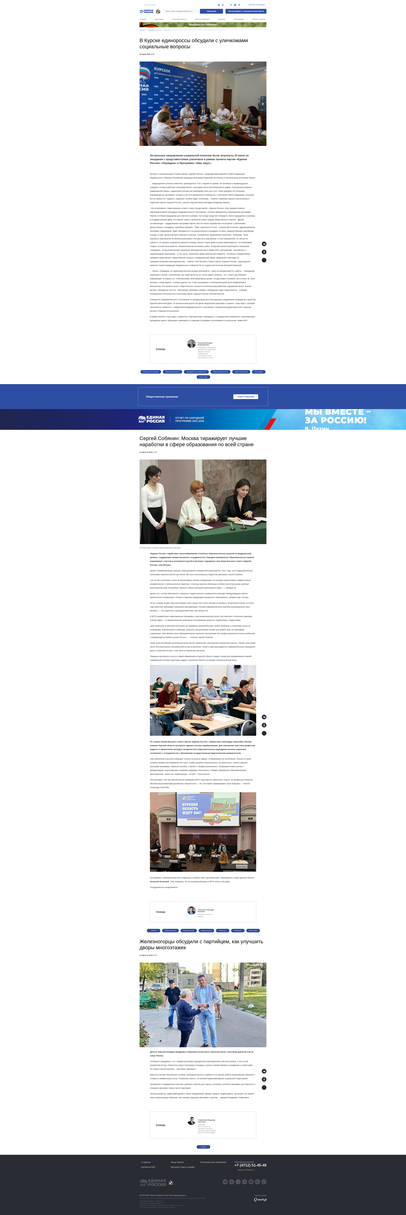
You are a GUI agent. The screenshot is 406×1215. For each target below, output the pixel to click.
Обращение (211, 11)
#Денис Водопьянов (220, 372)
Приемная (221, 19)
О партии (143, 19)
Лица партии (159, 19)
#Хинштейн (253, 930)
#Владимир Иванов (172, 372)
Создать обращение (245, 397)
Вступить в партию (258, 19)
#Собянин (238, 930)
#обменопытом (188, 930)
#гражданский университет (196, 372)
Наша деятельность (179, 19)
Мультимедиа (239, 19)
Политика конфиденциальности (152, 1203)
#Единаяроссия (170, 930)
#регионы (222, 930)
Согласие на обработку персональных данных (157, 1207)
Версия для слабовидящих (256, 4)
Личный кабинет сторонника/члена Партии (246, 11)
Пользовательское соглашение (151, 1201)
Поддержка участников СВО (203, 25)
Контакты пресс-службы (183, 1167)
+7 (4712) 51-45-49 (250, 1165)
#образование (206, 930)
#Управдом (259, 372)
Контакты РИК (148, 1167)
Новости (167, 30)
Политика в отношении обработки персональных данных (161, 1205)
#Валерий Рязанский (150, 372)
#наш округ (203, 377)
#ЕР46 (153, 930)
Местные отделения (202, 19)
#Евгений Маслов (241, 372)
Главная (142, 30)
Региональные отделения (213, 1162)
